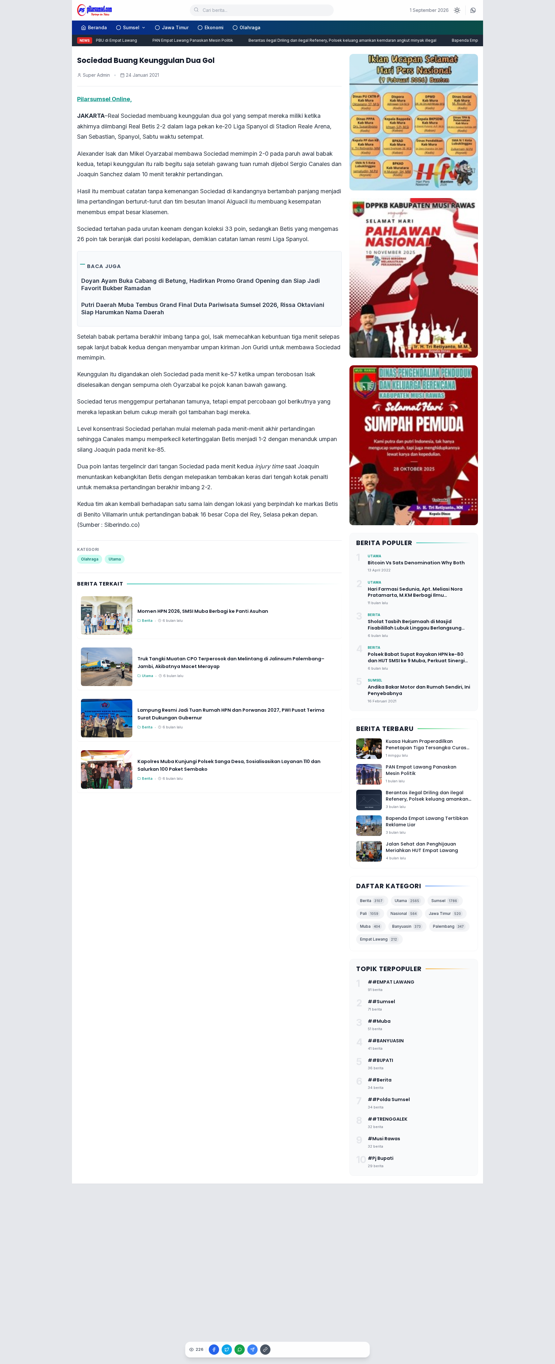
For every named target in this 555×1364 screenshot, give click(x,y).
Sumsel (131, 27)
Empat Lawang (378, 939)
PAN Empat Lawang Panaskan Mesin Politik (180, 40)
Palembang (448, 926)
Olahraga (250, 27)
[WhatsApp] (473, 10)
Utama (115, 559)
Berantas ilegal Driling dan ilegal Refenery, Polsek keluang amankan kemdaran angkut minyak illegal (330, 40)
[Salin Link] (265, 1349)
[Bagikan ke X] (227, 1349)
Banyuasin (406, 926)
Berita (371, 900)
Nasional (404, 913)
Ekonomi (214, 27)
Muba (370, 926)
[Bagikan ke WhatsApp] (239, 1349)
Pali (369, 913)
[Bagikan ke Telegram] (252, 1349)
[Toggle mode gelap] (457, 10)
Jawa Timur (175, 27)
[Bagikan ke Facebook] (214, 1349)
